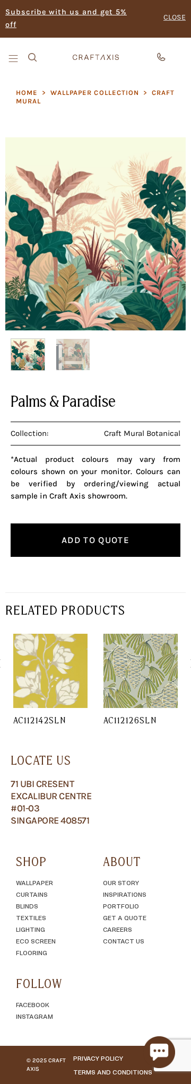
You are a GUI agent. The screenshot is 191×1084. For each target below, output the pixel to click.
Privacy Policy (98, 1058)
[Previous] (22, 233)
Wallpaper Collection (94, 93)
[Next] (168, 233)
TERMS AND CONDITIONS (112, 1072)
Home (27, 93)
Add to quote (95, 540)
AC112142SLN (39, 720)
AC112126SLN (130, 720)
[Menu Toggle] (14, 57)
